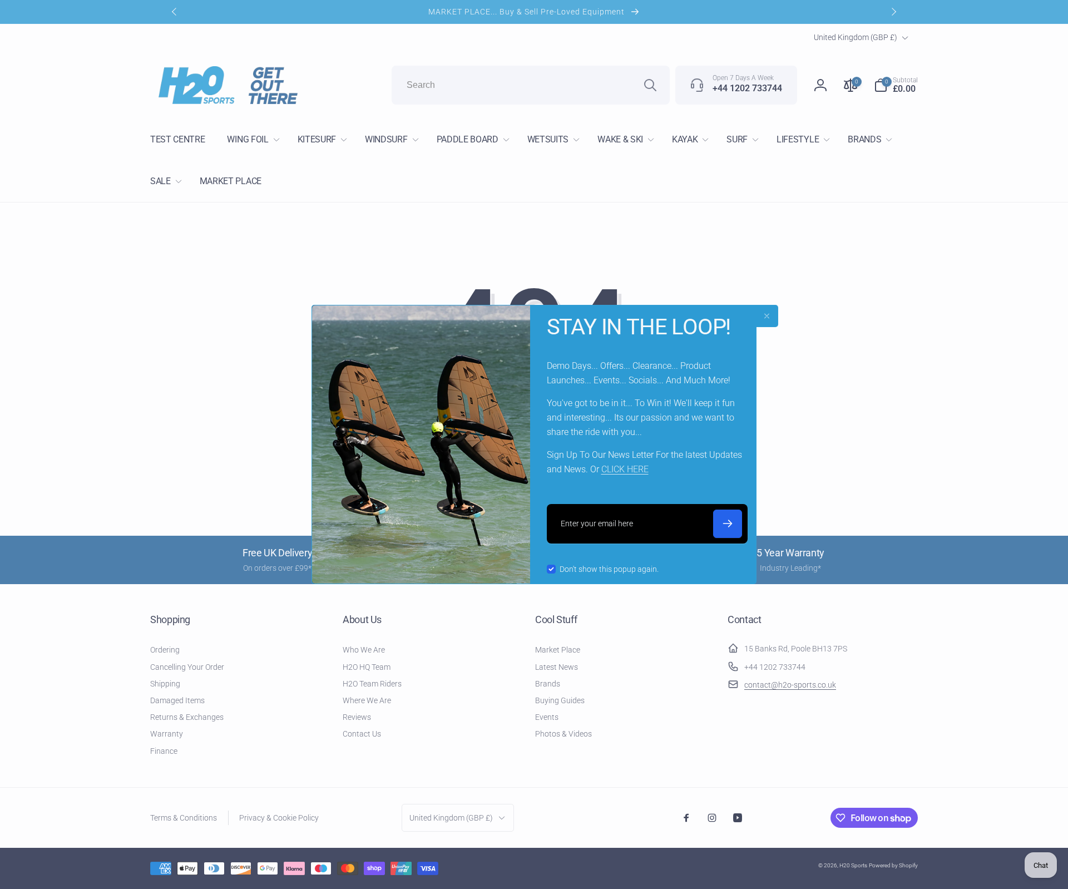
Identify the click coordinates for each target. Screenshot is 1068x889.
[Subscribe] (727, 524)
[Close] (767, 316)
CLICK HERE (625, 469)
